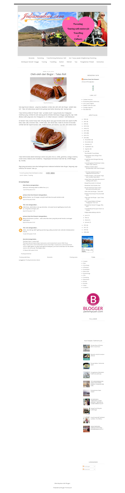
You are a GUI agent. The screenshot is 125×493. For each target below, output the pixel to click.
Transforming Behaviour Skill (56, 58)
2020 (85, 124)
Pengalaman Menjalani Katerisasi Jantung (97, 373)
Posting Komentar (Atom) (33, 260)
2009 (85, 232)
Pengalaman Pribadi (87, 62)
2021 (85, 121)
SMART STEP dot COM (89, 105)
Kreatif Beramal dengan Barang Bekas (94, 160)
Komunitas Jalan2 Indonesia (91, 101)
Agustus (87, 149)
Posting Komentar (26, 254)
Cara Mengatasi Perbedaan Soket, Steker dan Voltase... (94, 163)
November (88, 142)
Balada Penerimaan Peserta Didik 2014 (94, 194)
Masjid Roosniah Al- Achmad (93, 183)
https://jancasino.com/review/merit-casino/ (49, 243)
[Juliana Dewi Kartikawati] (87, 247)
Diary (62, 65)
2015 (85, 135)
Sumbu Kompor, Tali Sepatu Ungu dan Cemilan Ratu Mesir (94, 176)
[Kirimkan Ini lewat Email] (47, 173)
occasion (85, 287)
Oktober (87, 144)
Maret (87, 220)
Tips (76, 62)
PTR (84, 275)
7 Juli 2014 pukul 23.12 (29, 189)
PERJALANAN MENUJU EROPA (93, 212)
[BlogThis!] (49, 173)
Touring (44, 62)
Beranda (31, 58)
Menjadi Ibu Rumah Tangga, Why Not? (94, 205)
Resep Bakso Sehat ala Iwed (97, 364)
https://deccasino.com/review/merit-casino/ (35, 244)
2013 (85, 225)
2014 (85, 137)
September (88, 146)
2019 (85, 126)
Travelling (53, 62)
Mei (86, 217)
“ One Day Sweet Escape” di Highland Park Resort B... (92, 172)
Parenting (40, 58)
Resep (85, 281)
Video (84, 285)
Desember (88, 139)
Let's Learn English (88, 103)
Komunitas (100, 62)
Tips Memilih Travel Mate (92, 153)
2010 (85, 230)
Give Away (86, 265)
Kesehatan (86, 269)
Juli (86, 151)
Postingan (87, 466)
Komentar (87, 469)
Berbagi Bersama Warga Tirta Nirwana (93, 156)
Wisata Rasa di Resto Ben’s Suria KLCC (97, 346)
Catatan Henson (88, 99)
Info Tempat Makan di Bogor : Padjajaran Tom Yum (93, 201)
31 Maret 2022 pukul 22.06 (30, 250)
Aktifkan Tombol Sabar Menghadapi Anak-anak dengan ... (94, 168)
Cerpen (85, 261)
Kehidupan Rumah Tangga (30, 62)
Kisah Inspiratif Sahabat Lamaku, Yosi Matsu (98, 418)
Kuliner (61, 62)
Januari (87, 222)
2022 (85, 119)
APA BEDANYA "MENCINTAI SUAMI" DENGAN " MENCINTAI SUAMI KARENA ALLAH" (97, 401)
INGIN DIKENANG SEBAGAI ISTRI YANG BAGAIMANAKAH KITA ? (97, 428)
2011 (85, 227)
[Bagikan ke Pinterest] (54, 173)
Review (85, 283)
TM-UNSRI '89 (87, 109)
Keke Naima (26, 185)
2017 (85, 131)
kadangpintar (43, 246)
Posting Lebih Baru (24, 257)
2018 (85, 128)
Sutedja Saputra (88, 107)
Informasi (86, 267)
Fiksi (84, 263)
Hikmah (69, 62)
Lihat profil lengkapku (88, 82)
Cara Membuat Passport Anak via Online (94, 209)
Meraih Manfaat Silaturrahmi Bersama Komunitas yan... (93, 188)
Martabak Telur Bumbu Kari (92, 185)
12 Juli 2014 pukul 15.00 (29, 234)
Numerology (86, 273)
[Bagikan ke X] (50, 173)
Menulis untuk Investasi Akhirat (97, 355)
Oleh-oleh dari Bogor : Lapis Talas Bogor (94, 198)
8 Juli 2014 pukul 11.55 (29, 211)
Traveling (30, 175)
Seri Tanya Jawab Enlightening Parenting (82, 58)
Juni (86, 215)
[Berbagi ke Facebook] (52, 173)
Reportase (86, 279)
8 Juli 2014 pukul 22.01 (29, 222)
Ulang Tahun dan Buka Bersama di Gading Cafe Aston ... (94, 180)
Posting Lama (73, 257)
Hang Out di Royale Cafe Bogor (96, 409)
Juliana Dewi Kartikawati (30, 195)
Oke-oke (25, 205)
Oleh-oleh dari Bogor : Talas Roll (94, 191)
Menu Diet (86, 271)
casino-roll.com (27, 248)
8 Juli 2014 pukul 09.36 (29, 199)
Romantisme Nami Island (96, 391)
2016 (85, 133)
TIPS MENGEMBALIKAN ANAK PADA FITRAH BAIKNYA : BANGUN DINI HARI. (97, 383)
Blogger (68, 483)
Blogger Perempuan (66, 487)
